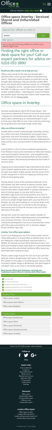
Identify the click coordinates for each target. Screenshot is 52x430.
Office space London (11, 298)
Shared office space (26, 396)
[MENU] (49, 4)
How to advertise (26, 368)
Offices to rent (26, 400)
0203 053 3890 (32, 11)
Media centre (26, 374)
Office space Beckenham (13, 317)
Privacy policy (26, 380)
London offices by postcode (26, 418)
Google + (34, 355)
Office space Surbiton (11, 333)
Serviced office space (26, 398)
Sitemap (26, 384)
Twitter (26, 355)
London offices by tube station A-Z (26, 416)
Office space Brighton (11, 306)
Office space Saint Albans (13, 302)
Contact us (26, 370)
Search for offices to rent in (18, 29)
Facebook (20, 355)
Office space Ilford (10, 321)
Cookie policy (26, 382)
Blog (26, 360)
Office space (26, 394)
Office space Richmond (12, 325)
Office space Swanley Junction (15, 329)
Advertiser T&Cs (26, 378)
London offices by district (26, 414)
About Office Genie (26, 372)
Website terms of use (26, 376)
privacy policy (22, 97)
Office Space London (26, 412)
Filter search (8, 40)
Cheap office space (26, 402)
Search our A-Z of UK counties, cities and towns (26, 346)
